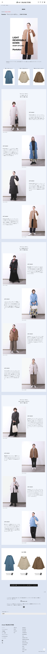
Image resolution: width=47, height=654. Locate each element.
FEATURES (9, 11)
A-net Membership (4, 636)
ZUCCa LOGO (24, 649)
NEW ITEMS (24, 629)
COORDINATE (24, 632)
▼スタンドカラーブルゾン (39, 68)
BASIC (23, 651)
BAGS (23, 646)
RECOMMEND (24, 634)
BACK (3, 613)
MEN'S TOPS (24, 641)
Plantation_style (24, 601)
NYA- (14, 632)
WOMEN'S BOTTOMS (25, 639)
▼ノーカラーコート (9, 68)
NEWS (4, 5)
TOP (1, 5)
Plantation (7, 5)
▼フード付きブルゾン (24, 68)
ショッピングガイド (5, 629)
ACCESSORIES (24, 644)
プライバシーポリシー (5, 634)
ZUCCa (15, 629)
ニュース (3, 627)
